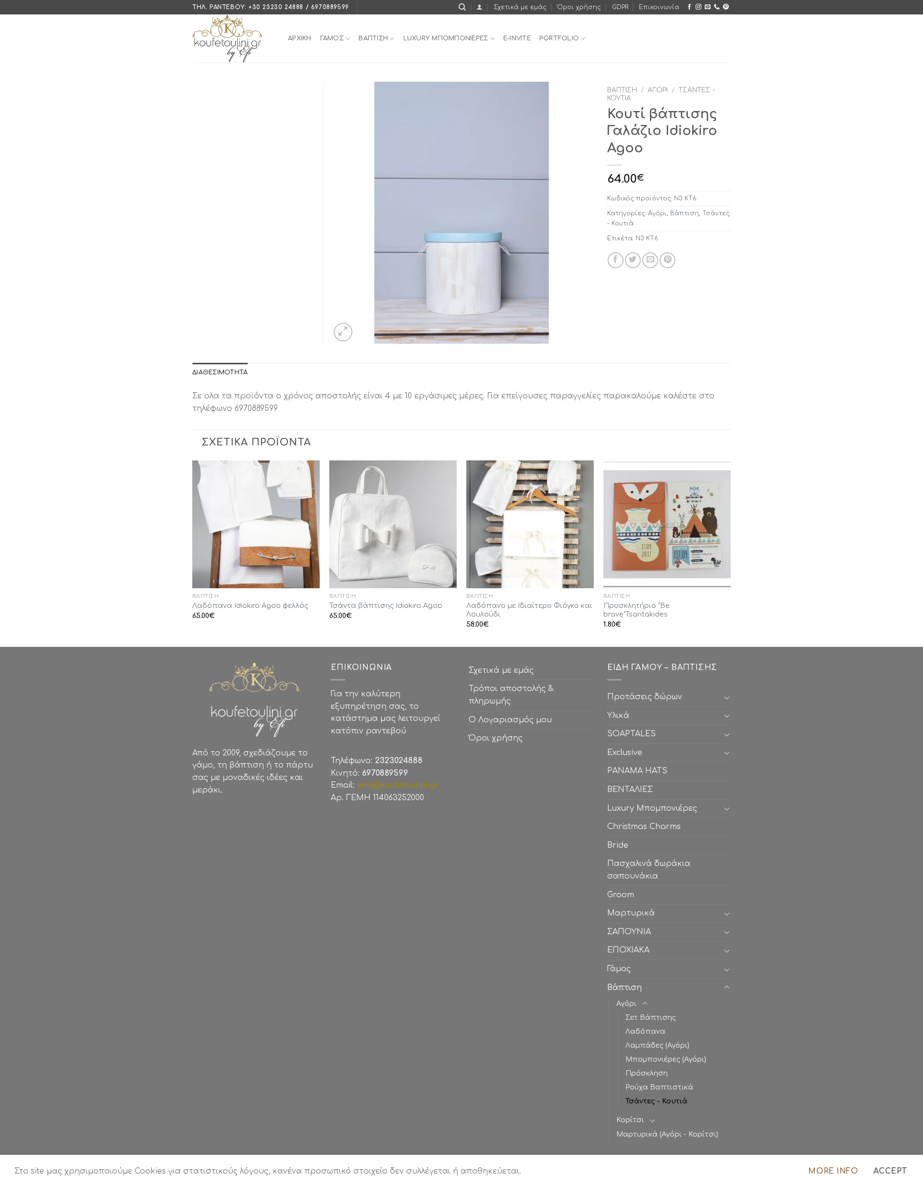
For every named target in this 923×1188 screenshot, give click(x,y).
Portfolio (559, 38)
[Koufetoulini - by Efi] (233, 38)
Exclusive (624, 752)
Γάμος (332, 38)
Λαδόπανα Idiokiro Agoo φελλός (250, 605)
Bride (617, 845)
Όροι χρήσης (579, 7)
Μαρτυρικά (631, 913)
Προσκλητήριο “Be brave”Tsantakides (636, 610)
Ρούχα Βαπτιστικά (659, 1087)
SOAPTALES (631, 734)
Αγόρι (658, 90)
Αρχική (300, 38)
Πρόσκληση (646, 1073)
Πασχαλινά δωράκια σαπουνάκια (648, 869)
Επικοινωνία (659, 7)
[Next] (730, 552)
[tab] (220, 372)
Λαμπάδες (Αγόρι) (657, 1045)
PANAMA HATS (637, 771)
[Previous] (193, 552)
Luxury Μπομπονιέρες (445, 38)
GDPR (620, 7)
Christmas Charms (644, 826)
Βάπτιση (622, 90)
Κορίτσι (630, 1120)
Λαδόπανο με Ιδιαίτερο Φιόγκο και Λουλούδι (529, 610)
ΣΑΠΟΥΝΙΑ (631, 932)
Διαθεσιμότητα (220, 372)
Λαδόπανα (645, 1031)
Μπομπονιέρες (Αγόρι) (665, 1059)
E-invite (517, 38)
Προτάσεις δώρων (644, 697)
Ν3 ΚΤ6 (647, 238)
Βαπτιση (373, 38)
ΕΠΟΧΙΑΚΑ (630, 950)
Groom (620, 895)
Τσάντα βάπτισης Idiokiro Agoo (385, 605)
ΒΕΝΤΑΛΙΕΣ (630, 789)
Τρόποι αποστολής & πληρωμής (511, 694)
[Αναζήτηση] (462, 7)
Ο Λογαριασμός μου (510, 720)
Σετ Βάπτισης (650, 1017)
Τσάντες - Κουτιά (656, 1101)
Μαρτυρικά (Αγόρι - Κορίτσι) (667, 1134)
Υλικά (618, 715)
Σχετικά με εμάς (520, 7)
